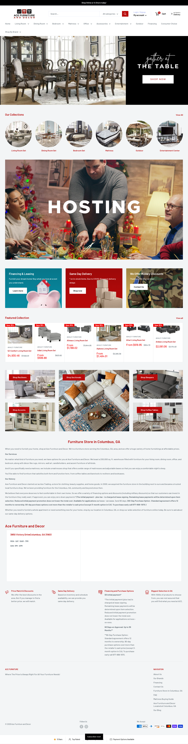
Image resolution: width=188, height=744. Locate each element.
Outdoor (139, 23)
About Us (157, 674)
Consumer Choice (169, 23)
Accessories (102, 23)
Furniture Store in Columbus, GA (167, 690)
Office (86, 23)
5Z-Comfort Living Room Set (19, 351)
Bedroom (56, 23)
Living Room (20, 23)
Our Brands (158, 678)
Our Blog (157, 710)
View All (179, 115)
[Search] (125, 14)
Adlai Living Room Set (46, 350)
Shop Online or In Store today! (94, 3)
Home (7, 23)
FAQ (155, 695)
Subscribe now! (94, 736)
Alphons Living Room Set (107, 348)
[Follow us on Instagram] (86, 726)
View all (179, 318)
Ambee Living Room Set (166, 342)
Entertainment (122, 23)
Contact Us (158, 686)
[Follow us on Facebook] (81, 726)
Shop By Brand (11, 32)
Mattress (72, 23)
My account (139, 15)
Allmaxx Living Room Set (77, 340)
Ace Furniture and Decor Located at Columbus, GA (164, 704)
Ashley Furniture (15, 347)
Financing (152, 23)
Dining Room (39, 23)
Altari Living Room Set (135, 340)
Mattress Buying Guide (163, 699)
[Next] (183, 342)
